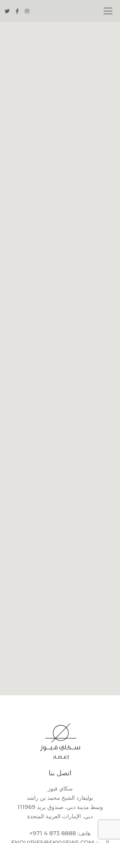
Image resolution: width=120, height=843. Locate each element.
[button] (60, 354)
